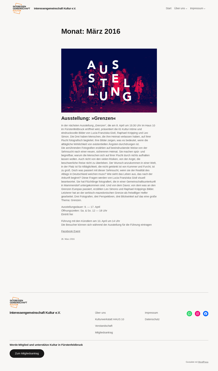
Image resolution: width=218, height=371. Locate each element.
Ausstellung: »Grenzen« (88, 118)
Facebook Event (70, 231)
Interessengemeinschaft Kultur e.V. (55, 8)
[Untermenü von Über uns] (186, 8)
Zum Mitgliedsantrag (27, 353)
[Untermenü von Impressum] (204, 8)
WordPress (203, 362)
